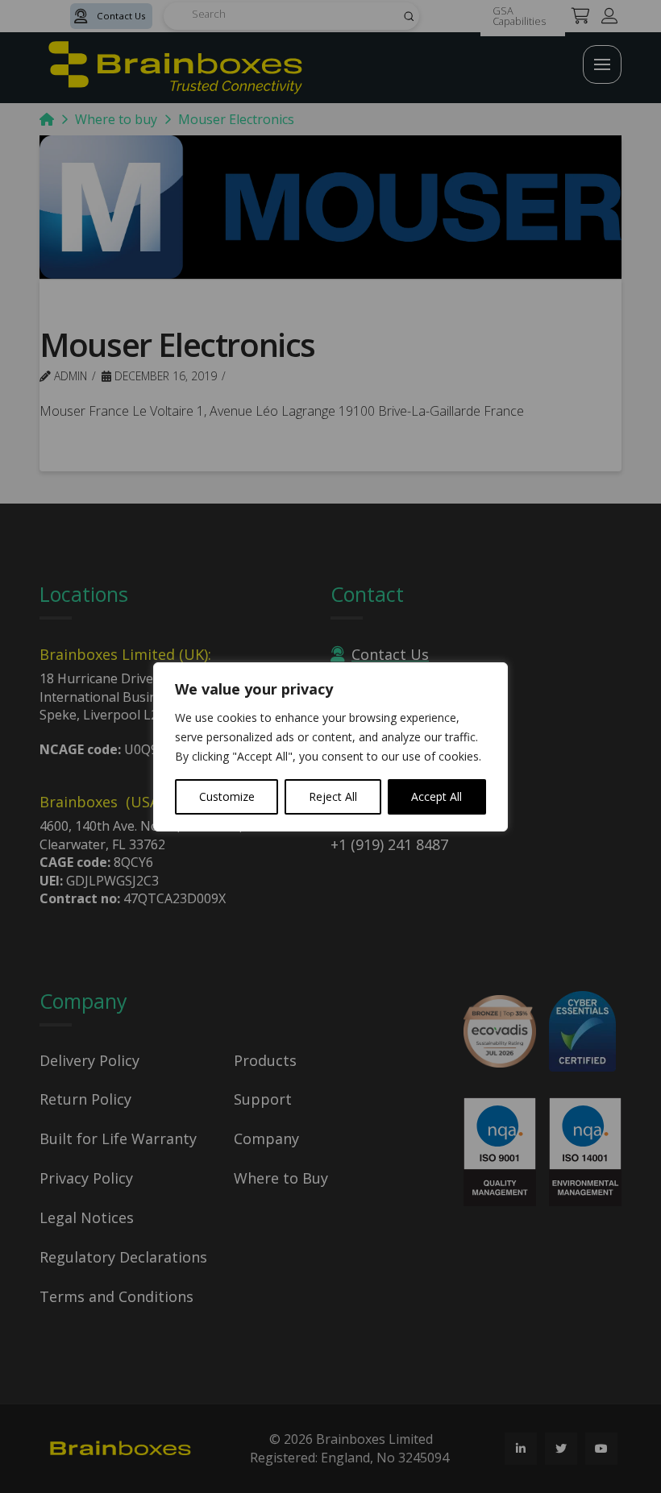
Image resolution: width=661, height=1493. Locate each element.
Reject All (333, 796)
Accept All (436, 796)
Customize (227, 796)
